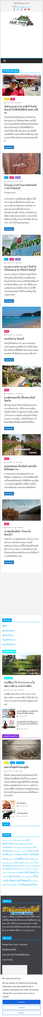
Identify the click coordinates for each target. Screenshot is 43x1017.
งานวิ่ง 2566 (28, 859)
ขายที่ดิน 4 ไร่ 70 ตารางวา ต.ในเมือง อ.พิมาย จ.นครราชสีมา (19, 684)
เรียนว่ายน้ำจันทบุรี (20, 880)
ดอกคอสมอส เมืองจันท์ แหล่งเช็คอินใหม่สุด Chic (20, 467)
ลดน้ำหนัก (9, 869)
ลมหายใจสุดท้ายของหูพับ (16, 767)
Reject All (21, 1013)
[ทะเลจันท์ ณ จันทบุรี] (21, 317)
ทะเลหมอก (11, 863)
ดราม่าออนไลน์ (20, 762)
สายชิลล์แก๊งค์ (19, 527)
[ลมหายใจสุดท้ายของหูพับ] (21, 750)
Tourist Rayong (17, 847)
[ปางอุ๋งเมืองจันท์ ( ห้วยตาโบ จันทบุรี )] (21, 510)
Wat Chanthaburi (15, 851)
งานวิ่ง (19, 859)
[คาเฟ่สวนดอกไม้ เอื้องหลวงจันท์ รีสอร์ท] (21, 376)
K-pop (23, 840)
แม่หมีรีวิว (18, 177)
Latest (6, 99)
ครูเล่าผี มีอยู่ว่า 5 (8, 630)
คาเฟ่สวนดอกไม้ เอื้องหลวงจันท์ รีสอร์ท (19, 399)
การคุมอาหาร (24, 851)
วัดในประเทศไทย (29, 869)
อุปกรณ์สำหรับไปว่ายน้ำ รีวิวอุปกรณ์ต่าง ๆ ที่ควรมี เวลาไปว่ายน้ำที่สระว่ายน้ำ (27, 724)
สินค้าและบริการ (8, 678)
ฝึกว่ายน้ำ (31, 863)
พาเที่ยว (12, 99)
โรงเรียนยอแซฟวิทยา (28, 884)
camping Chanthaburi (8, 840)
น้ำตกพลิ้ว (26, 863)
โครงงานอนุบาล (12, 885)
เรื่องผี (31, 881)
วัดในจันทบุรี (22, 869)
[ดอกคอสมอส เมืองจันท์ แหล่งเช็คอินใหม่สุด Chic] (21, 444)
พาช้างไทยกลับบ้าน (22, 813)
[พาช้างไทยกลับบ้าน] (8, 814)
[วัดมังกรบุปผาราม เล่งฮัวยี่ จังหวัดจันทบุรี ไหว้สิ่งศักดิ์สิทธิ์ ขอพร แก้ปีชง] (21, 85)
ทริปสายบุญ (5, 863)
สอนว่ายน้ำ (16, 872)
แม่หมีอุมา (19, 102)
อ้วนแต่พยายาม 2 (9, 639)
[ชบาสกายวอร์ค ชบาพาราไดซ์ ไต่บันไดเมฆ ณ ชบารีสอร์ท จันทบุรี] (21, 245)
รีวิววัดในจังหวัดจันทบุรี (29, 866)
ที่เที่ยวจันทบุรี (19, 863)
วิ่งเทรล (10, 872)
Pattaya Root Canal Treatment (14, 944)
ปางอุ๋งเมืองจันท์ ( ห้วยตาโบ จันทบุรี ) (17, 533)
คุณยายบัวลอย (22, 7)
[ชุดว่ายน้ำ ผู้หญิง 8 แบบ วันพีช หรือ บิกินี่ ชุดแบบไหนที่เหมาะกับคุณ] (8, 713)
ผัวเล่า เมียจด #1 (21, 803)
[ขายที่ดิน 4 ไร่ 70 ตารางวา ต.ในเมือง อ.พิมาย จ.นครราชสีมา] (21, 665)
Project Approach (20, 844)
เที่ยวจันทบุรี (14, 876)
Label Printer (7, 959)
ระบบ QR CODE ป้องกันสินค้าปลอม (15, 954)
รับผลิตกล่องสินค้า (9, 949)
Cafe (6, 177)
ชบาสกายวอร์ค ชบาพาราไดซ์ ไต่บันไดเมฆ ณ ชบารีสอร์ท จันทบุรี (20, 268)
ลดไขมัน (16, 869)
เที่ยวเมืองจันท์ (29, 877)
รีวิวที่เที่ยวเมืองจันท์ (18, 866)
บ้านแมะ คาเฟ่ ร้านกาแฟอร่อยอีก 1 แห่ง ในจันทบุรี (20, 186)
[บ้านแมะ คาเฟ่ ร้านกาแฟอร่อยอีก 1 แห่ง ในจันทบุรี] (21, 163)
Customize (21, 1007)
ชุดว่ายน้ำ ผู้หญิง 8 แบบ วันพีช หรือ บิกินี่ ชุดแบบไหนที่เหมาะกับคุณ (27, 712)
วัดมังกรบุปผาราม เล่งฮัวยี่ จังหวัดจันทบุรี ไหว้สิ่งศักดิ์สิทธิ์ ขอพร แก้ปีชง (21, 109)
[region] (21, 996)
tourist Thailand (27, 847)
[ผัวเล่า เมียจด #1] (8, 804)
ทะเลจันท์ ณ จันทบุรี (14, 338)
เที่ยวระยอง (22, 876)
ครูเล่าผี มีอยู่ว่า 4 (8, 644)
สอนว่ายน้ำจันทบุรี (27, 872)
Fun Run (17, 840)
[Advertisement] (21, 44)
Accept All (21, 1002)
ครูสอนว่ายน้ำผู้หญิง (15, 854)
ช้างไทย (12, 762)
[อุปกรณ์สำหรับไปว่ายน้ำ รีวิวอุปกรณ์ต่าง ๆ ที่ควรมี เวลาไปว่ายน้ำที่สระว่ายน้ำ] (8, 725)
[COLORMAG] (21, 906)
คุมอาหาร (11, 859)
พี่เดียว (4, 626)
